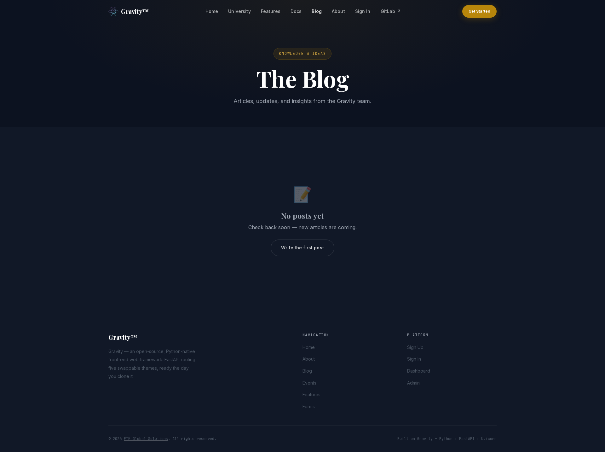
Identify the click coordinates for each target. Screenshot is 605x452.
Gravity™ (135, 11)
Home (211, 11)
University (239, 11)
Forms (308, 406)
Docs (296, 11)
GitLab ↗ (391, 11)
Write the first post (302, 247)
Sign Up (415, 347)
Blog (317, 11)
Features (270, 11)
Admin (413, 382)
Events (309, 382)
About (338, 11)
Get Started (479, 11)
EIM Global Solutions (146, 438)
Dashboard (418, 371)
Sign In (363, 11)
